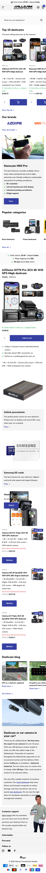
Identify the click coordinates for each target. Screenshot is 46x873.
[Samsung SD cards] (23, 478)
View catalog (3, 7)
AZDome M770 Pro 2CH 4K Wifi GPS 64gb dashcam (14, 70)
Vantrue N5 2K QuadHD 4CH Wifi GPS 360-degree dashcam (15, 574)
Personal (6, 840)
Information (7, 835)
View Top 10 (7, 110)
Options (9, 560)
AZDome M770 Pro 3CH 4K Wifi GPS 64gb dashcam (22, 271)
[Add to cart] (18, 102)
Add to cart (27, 338)
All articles (7, 693)
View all (5, 247)
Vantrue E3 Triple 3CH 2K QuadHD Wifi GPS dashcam (14, 617)
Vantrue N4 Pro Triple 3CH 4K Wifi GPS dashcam (15, 534)
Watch (11, 505)
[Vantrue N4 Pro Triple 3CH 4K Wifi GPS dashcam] (37, 534)
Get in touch (7, 815)
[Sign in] (38, 7)
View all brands (9, 130)
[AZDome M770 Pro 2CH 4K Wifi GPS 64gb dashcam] (14, 50)
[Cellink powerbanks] (23, 419)
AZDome (12, 277)
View (11, 201)
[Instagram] (3, 851)
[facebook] (14, 851)
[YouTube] (9, 851)
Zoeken (41, 20)
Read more (6, 686)
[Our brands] (14, 123)
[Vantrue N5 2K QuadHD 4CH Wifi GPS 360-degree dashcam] (37, 574)
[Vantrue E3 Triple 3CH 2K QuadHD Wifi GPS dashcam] (37, 617)
